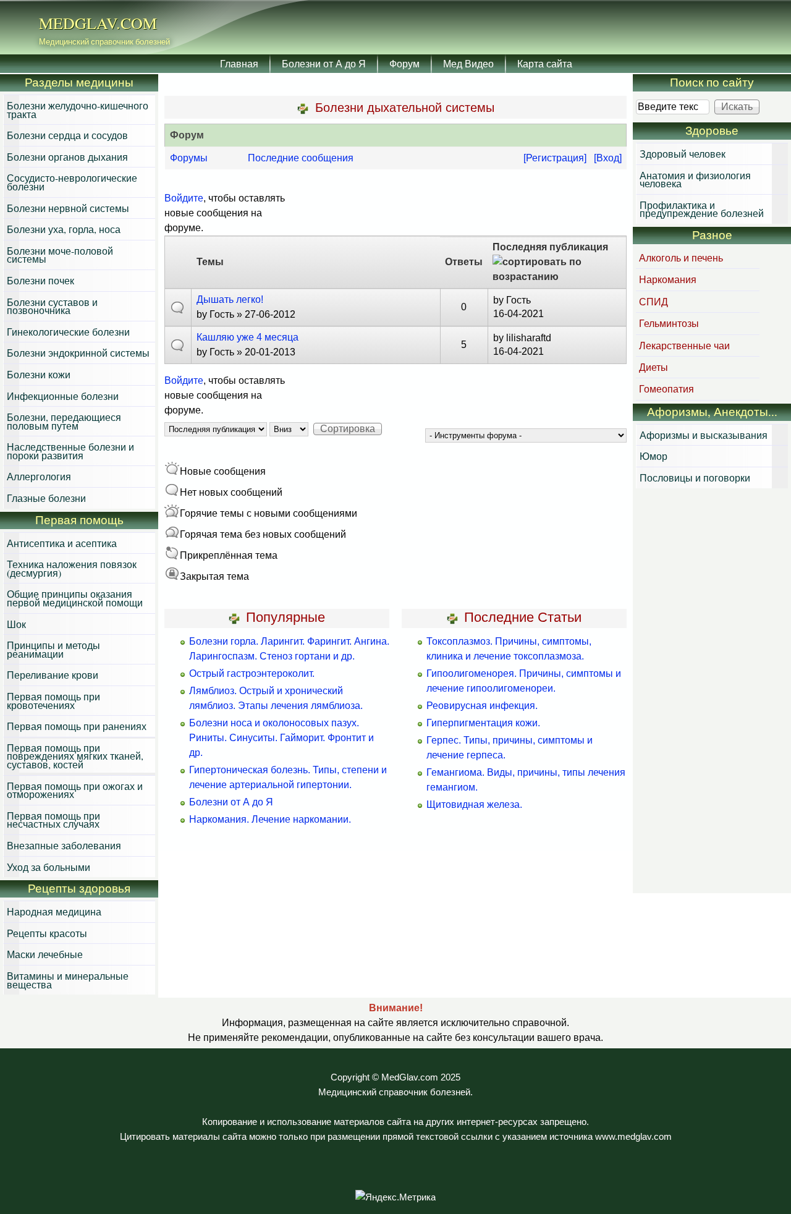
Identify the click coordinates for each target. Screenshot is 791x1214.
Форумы (189, 158)
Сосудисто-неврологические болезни (72, 182)
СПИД (653, 301)
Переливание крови (52, 674)
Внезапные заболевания (64, 845)
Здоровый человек (682, 153)
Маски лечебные (45, 954)
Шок (16, 624)
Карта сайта (544, 63)
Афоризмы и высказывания (704, 434)
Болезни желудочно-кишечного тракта (77, 110)
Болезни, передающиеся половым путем (64, 421)
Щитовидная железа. (474, 804)
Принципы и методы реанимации (53, 649)
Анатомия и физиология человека (695, 179)
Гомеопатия (666, 388)
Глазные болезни (46, 497)
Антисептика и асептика (62, 543)
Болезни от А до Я (324, 63)
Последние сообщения (300, 158)
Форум (404, 63)
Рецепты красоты (47, 933)
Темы (210, 262)
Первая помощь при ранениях (76, 725)
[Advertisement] (712, 692)
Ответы (464, 262)
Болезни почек (40, 280)
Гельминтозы (669, 322)
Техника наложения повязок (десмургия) (72, 568)
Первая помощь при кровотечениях (53, 700)
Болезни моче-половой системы (60, 255)
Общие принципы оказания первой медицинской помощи (75, 598)
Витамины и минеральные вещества (68, 980)
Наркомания (667, 279)
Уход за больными (48, 866)
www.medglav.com (633, 1137)
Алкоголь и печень (681, 257)
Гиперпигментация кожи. (483, 723)
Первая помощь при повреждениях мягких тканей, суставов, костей (75, 756)
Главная (239, 63)
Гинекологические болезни (68, 331)
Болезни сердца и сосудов (67, 135)
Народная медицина (54, 911)
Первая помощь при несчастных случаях (53, 820)
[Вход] (608, 158)
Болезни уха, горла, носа (64, 229)
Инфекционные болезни (63, 395)
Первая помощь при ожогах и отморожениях (75, 790)
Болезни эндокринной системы (78, 352)
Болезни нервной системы (68, 208)
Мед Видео (468, 63)
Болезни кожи (38, 374)
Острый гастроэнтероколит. (252, 673)
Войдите (183, 198)
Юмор (653, 455)
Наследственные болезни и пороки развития (70, 451)
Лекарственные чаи (684, 345)
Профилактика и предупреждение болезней (702, 209)
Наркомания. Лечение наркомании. (270, 819)
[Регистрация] (554, 158)
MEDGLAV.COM (98, 22)
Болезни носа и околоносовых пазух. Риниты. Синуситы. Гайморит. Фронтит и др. (281, 738)
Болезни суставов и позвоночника (52, 306)
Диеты (653, 366)
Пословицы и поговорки (695, 477)
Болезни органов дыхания (67, 156)
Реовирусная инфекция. (482, 705)
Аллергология (39, 476)
